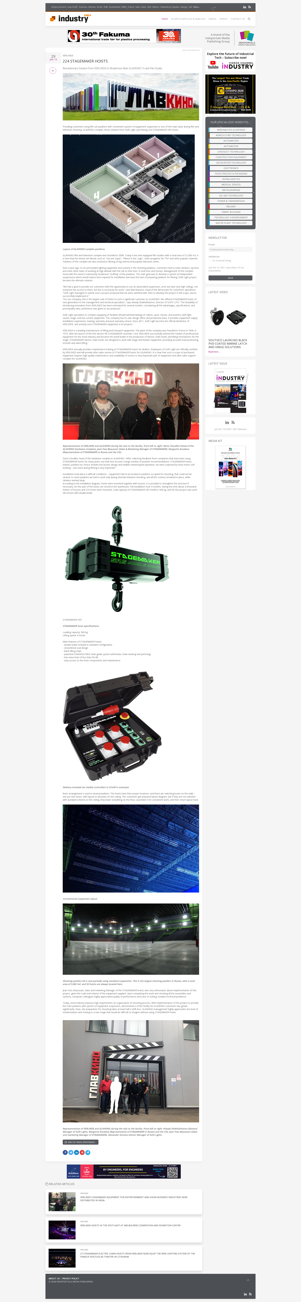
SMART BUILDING (231, 211)
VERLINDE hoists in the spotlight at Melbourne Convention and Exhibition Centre (130, 1225)
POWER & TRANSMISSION (231, 200)
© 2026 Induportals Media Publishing (71, 1281)
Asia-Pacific (73, 7)
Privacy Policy (70, 1278)
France (131, 7)
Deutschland (114, 7)
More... (197, 7)
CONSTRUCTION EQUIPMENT (231, 157)
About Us (54, 1278)
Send (230, 277)
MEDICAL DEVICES (231, 184)
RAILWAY (231, 206)
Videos (212, 18)
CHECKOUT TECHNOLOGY (231, 151)
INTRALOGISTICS (231, 179)
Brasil (99, 7)
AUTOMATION (231, 140)
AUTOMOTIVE (231, 146)
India (143, 7)
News (165, 18)
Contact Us (238, 18)
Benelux (92, 7)
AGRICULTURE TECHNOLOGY (231, 135)
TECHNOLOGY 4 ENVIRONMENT (231, 217)
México (156, 7)
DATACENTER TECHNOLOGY (231, 162)
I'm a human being (221, 260)
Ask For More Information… (81, 1142)
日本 (149, 7)
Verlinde (68, 55)
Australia (83, 7)
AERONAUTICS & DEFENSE (231, 129)
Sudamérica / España (170, 7)
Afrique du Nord (58, 7)
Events (223, 18)
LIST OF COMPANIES (59, 1284)
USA (190, 7)
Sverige (184, 7)
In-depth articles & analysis (188, 18)
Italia (138, 7)
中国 (106, 7)
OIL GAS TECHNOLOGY (231, 195)
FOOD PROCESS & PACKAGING (231, 173)
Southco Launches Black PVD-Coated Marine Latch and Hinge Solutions (228, 343)
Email (212, 244)
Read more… (214, 351)
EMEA (124, 7)
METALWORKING (231, 190)
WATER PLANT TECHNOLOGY (231, 222)
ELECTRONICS (231, 168)
